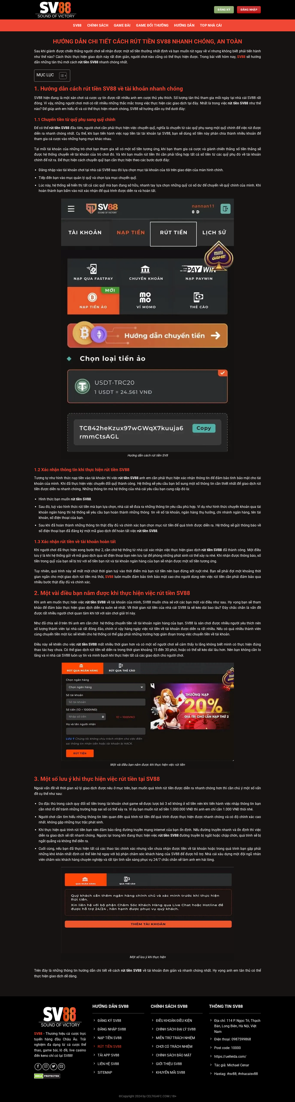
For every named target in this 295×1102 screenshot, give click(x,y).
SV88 (77, 25)
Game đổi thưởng (152, 25)
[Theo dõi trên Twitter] (53, 1066)
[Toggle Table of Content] (61, 75)
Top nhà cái (211, 25)
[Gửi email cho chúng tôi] (61, 1066)
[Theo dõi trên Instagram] (45, 1066)
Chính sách (97, 25)
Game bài (122, 25)
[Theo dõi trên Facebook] (38, 1066)
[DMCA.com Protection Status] (47, 1076)
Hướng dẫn (184, 25)
